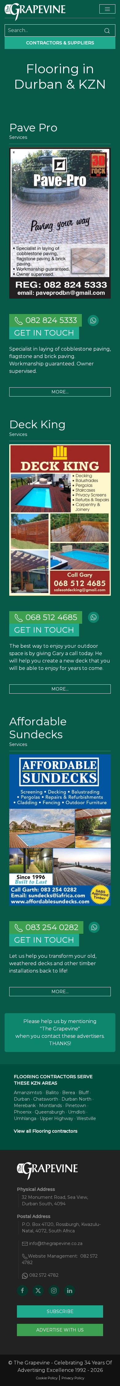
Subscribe (60, 1311)
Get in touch (44, 333)
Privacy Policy (73, 1378)
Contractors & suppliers (60, 43)
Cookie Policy (47, 1378)
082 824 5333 (50, 320)
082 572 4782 (43, 1275)
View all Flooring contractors (46, 1131)
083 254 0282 (50, 927)
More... (60, 392)
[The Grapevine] (35, 12)
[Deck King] (60, 519)
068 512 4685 (50, 617)
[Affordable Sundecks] (60, 829)
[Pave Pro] (60, 222)
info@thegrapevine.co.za (55, 1243)
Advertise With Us (60, 1330)
